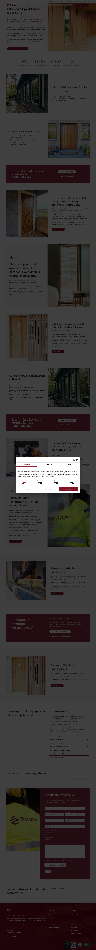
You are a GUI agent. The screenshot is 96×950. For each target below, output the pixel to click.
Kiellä (27, 489)
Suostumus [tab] (27, 464)
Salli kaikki (68, 489)
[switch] (40, 483)
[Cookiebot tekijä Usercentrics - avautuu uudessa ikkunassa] (72, 460)
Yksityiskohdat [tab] (48, 464)
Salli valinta (48, 489)
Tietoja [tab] (69, 464)
